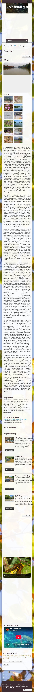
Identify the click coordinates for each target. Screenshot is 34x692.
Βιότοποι (16, 46)
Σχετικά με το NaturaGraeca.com (12, 675)
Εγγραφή (6, 664)
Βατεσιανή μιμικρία (9, 575)
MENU (10, 40)
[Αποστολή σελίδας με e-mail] (29, 56)
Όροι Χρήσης (21, 678)
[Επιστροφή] (23, 56)
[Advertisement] (17, 27)
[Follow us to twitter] (12, 672)
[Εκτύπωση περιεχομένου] (26, 56)
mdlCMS (11, 688)
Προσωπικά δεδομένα (9, 678)
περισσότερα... (9, 450)
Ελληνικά (26, 690)
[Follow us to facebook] (9, 672)
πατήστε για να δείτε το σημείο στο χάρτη (15, 419)
